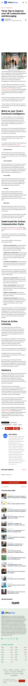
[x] (8, 638)
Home (2, 7)
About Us (5, 670)
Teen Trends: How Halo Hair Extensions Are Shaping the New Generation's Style (15, 552)
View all (23, 469)
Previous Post (5, 486)
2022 (7, 652)
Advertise (11, 670)
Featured (15, 424)
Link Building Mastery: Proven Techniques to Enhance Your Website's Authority (16, 566)
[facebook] (2, 638)
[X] (15, 428)
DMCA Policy (20, 671)
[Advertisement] (14, 37)
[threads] (14, 638)
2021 (21, 652)
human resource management (15, 229)
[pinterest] (17, 638)
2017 (21, 657)
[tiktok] (5, 638)
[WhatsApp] (18, 428)
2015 (21, 659)
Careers (7, 671)
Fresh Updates (14, 675)
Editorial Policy (7, 673)
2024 (7, 649)
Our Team (22, 670)
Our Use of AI (13, 671)
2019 (21, 654)
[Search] (26, 2)
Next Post (23, 486)
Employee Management (6, 424)
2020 (7, 654)
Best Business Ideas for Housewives (16, 578)
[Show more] (22, 428)
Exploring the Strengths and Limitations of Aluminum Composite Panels (16, 525)
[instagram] (11, 638)
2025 (21, 647)
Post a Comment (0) (14, 482)
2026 (7, 647)
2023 (21, 649)
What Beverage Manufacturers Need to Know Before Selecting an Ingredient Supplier (16, 511)
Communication (8, 7)
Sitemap (22, 673)
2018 (7, 657)
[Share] (25, 20)
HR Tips (20, 424)
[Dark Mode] (23, 2)
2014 (7, 662)
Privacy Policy (15, 673)
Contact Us (16, 670)
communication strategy (7, 89)
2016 (7, 659)
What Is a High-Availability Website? (16, 503)
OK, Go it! (22, 681)
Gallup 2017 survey (6, 410)
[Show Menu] (2, 2)
